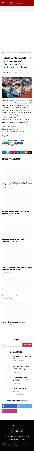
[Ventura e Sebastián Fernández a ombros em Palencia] (17, 228)
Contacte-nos (8, 436)
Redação (6, 72)
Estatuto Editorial (22, 436)
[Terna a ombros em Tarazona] (17, 284)
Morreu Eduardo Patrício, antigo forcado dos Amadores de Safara (17, 184)
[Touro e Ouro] (17, 3)
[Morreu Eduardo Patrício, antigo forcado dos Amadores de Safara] (17, 171)
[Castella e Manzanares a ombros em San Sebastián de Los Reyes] (17, 256)
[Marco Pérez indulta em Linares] (17, 311)
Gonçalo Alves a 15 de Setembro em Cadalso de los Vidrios (15, 212)
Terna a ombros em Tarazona (12, 296)
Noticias (29, 72)
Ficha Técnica (14, 439)
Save (14, 152)
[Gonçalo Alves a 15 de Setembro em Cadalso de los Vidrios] (17, 200)
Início (3, 52)
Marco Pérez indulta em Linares (13, 322)
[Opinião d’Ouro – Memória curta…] (7, 358)
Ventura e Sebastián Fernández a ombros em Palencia (14, 240)
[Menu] (3, 3)
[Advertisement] (17, 32)
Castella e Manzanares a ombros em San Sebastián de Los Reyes (17, 269)
